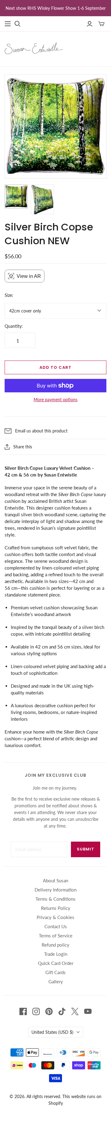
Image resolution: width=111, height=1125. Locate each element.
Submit (85, 849)
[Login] (89, 24)
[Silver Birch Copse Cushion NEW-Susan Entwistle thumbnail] (16, 196)
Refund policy (55, 944)
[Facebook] (23, 1011)
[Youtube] (88, 1011)
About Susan (55, 880)
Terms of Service (55, 935)
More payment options (55, 399)
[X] (75, 1011)
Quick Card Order (55, 963)
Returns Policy (55, 908)
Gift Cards (55, 972)
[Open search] (17, 24)
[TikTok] (62, 1011)
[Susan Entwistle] (34, 48)
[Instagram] (36, 1011)
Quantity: (14, 326)
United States (52, 1032)
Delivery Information (55, 889)
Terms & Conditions (55, 899)
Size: (9, 295)
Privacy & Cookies (55, 917)
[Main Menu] (8, 24)
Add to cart (55, 367)
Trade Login (55, 954)
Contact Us (55, 926)
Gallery (55, 981)
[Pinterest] (49, 1011)
